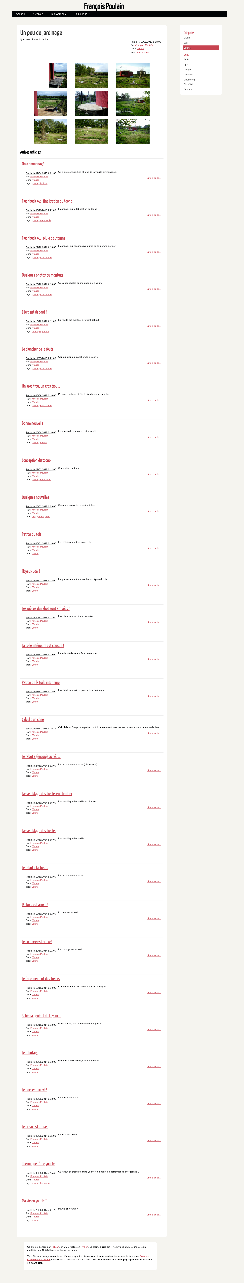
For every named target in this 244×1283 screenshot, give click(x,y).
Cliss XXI (188, 84)
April (186, 64)
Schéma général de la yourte (41, 1015)
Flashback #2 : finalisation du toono (47, 201)
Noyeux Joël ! (31, 571)
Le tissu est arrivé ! (35, 1126)
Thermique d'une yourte (38, 1163)
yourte (140, 52)
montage (36, 331)
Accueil (20, 14)
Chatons (188, 74)
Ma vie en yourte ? (34, 1200)
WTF (186, 42)
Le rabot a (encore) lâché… (41, 756)
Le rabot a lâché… (35, 867)
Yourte (140, 48)
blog (34, 516)
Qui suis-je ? (82, 14)
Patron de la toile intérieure (41, 682)
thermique (45, 1183)
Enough (188, 89)
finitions (43, 183)
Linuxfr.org (189, 79)
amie (47, 516)
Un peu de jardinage (41, 32)
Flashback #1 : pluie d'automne (43, 238)
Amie (186, 59)
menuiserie (45, 220)
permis (43, 442)
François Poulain (144, 45)
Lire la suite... (154, 178)
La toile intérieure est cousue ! (43, 645)
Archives (38, 14)
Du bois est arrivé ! (35, 904)
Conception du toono (36, 460)
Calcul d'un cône (33, 719)
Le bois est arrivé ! (34, 1089)
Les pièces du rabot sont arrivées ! (46, 608)
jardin (147, 52)
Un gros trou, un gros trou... (41, 386)
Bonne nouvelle (32, 423)
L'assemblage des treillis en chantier (47, 793)
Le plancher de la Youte (37, 349)
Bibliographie (59, 14)
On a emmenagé (33, 163)
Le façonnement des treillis (41, 978)
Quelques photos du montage (42, 275)
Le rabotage (30, 1052)
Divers (187, 37)
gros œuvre (46, 257)
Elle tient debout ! (34, 312)
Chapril (187, 69)
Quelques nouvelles (35, 497)
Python (84, 1247)
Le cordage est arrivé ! (37, 941)
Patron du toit (31, 534)
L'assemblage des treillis (39, 830)
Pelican (55, 1247)
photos (45, 331)
